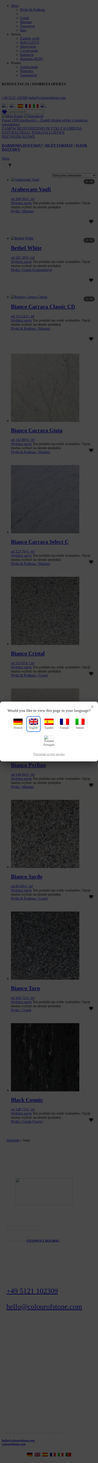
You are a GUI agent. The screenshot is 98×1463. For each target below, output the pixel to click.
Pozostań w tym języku (49, 754)
